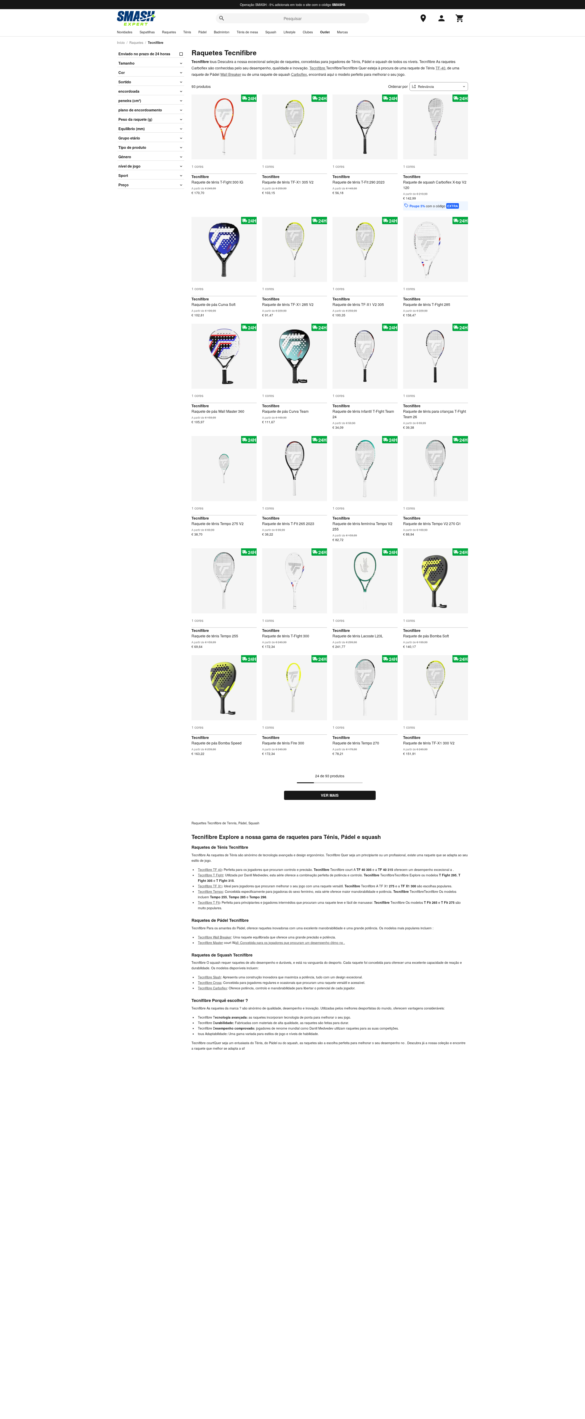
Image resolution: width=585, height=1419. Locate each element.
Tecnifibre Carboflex (212, 988)
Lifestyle (289, 32)
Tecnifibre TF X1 (210, 886)
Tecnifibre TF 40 (210, 869)
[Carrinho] (459, 18)
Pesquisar (293, 18)
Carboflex (299, 74)
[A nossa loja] (423, 18)
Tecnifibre (317, 68)
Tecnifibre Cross (209, 982)
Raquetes (169, 32)
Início (121, 42)
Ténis (187, 32)
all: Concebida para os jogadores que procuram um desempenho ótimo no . (290, 942)
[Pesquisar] (221, 18)
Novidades (124, 32)
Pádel (202, 32)
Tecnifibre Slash (209, 977)
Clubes (308, 32)
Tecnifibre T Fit (209, 902)
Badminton (221, 32)
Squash (270, 32)
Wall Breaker (230, 74)
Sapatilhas (147, 32)
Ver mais (330, 795)
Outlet (325, 32)
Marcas (342, 32)
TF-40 (440, 68)
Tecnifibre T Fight (210, 875)
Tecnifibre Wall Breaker (214, 937)
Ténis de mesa (247, 32)
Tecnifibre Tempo (210, 891)
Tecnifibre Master (210, 942)
